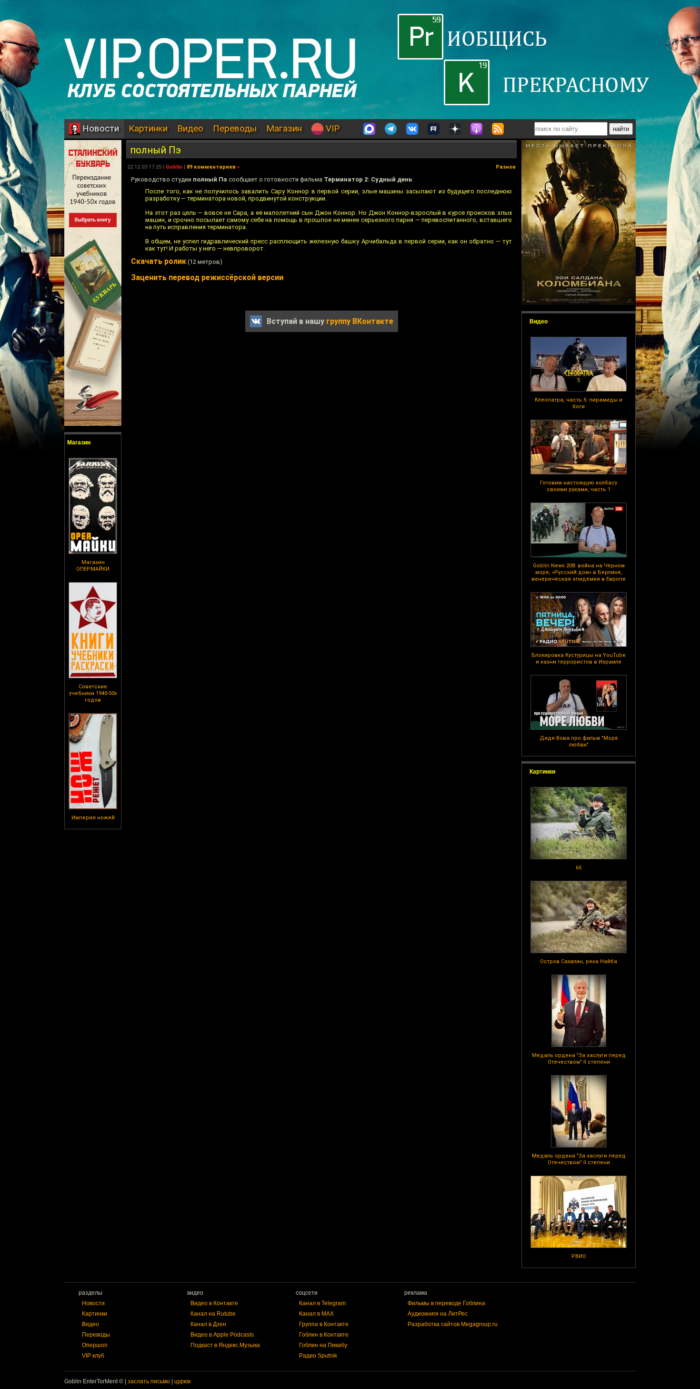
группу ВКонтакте (359, 321)
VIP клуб (93, 1355)
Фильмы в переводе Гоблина (446, 1303)
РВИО (578, 1256)
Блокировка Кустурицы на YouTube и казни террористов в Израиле (578, 658)
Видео (190, 128)
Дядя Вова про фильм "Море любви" (579, 741)
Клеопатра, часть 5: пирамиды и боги (578, 403)
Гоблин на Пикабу (323, 1345)
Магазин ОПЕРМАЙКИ (93, 565)
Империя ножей (93, 818)
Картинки (148, 128)
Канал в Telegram (322, 1303)
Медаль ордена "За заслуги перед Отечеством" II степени (579, 1058)
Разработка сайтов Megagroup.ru (453, 1324)
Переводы (235, 128)
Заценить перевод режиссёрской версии (207, 277)
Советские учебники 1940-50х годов (93, 693)
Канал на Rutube (213, 1313)
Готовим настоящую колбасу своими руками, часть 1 (578, 486)
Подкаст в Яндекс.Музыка (225, 1345)
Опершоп (95, 1345)
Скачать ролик (158, 261)
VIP (331, 128)
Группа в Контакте (324, 1324)
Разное (506, 167)
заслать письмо (149, 1381)
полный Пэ (155, 150)
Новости (99, 128)
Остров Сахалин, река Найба (578, 961)
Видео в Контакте (214, 1303)
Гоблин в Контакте (324, 1334)
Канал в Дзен (208, 1324)
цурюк (182, 1381)
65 (578, 868)
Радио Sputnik (318, 1355)
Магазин (284, 128)
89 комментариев (211, 167)
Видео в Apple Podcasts (222, 1334)
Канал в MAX (316, 1313)
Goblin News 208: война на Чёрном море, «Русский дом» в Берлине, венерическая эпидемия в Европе (578, 572)
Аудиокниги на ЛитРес (438, 1313)
